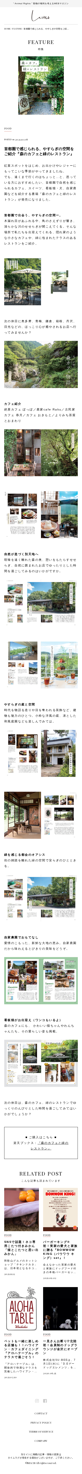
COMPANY (40, 1440)
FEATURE (17, 28)
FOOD (8, 128)
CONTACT (40, 1413)
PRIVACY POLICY (41, 1422)
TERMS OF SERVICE (41, 1431)
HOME (7, 28)
